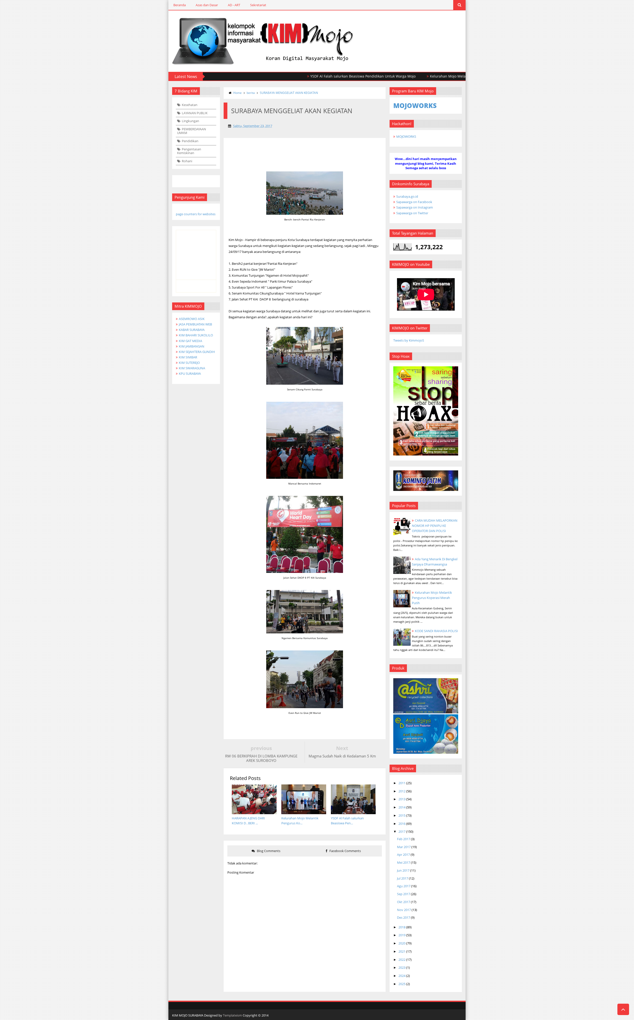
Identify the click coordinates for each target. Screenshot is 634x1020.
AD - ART (234, 5)
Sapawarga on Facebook (414, 202)
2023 (401, 967)
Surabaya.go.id (407, 196)
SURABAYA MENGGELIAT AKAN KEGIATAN (289, 93)
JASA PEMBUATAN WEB (195, 324)
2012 (401, 791)
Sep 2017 (403, 894)
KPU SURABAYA (190, 373)
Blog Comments (268, 851)
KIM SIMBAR (188, 357)
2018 (401, 927)
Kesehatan (189, 105)
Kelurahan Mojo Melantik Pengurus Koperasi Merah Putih (442, 76)
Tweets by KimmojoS (408, 340)
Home (237, 93)
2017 (401, 831)
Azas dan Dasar (207, 5)
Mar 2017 (404, 847)
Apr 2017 (403, 854)
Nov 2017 (404, 910)
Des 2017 (403, 917)
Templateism (232, 1015)
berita (251, 93)
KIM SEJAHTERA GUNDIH (197, 351)
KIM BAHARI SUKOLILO (196, 335)
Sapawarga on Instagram (414, 207)
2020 (401, 943)
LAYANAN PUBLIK (195, 113)
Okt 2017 (403, 902)
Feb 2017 (403, 839)
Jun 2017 (403, 870)
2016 (401, 823)
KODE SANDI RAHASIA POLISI (436, 631)
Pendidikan (190, 141)
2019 (401, 935)
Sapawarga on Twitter (412, 213)
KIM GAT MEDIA (190, 341)
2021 (401, 951)
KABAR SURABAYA (192, 329)
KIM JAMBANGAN (191, 346)
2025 (401, 984)
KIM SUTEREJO (189, 362)
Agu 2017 (403, 886)
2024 (401, 975)
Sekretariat (258, 5)
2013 (401, 799)
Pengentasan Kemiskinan (189, 151)
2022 (401, 959)
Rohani (187, 161)
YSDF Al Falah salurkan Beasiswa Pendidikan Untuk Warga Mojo (327, 76)
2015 (401, 815)
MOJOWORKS (406, 136)
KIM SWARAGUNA (192, 368)
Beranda (179, 5)
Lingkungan (190, 121)
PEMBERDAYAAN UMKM (191, 131)
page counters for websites (195, 214)
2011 (401, 783)
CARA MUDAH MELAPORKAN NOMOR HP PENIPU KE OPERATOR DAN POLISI (434, 525)
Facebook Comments (345, 851)
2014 (401, 807)
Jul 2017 (402, 878)
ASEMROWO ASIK (192, 319)
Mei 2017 (403, 862)
